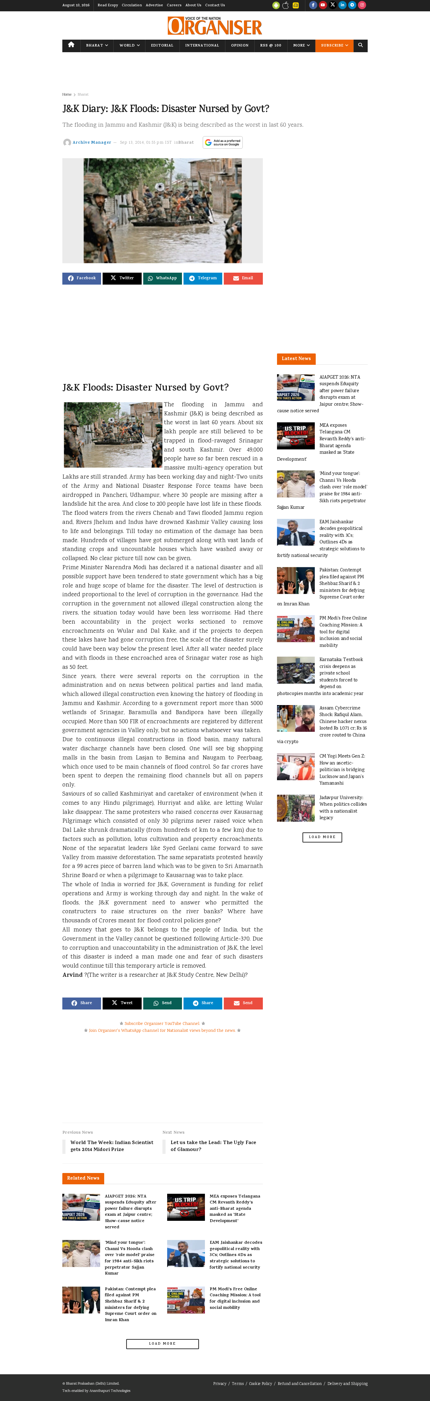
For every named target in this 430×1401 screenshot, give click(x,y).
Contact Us (215, 5)
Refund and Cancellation (300, 1384)
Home (66, 94)
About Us (193, 5)
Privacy (219, 1384)
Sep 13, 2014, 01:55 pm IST (146, 143)
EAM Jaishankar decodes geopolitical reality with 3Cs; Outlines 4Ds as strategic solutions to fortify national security (236, 1255)
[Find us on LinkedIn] (342, 5)
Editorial (162, 46)
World (127, 46)
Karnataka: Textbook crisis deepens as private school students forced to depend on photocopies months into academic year (320, 677)
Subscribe (332, 46)
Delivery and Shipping (347, 1384)
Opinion (240, 46)
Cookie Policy (260, 1384)
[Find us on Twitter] (333, 5)
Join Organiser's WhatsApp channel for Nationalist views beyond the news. (162, 1031)
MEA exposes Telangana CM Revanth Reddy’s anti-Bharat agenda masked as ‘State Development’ (235, 1209)
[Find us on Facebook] (313, 5)
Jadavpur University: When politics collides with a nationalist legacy (343, 808)
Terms (238, 1384)
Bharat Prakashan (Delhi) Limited (92, 1384)
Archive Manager (92, 143)
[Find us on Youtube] (323, 5)
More (299, 46)
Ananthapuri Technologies (109, 1391)
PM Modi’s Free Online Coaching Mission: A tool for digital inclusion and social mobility (235, 1299)
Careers (174, 5)
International (202, 46)
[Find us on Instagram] (362, 5)
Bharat (94, 46)
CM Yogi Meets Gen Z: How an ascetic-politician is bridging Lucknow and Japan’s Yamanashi (342, 770)
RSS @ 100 (270, 46)
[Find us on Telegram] (352, 5)
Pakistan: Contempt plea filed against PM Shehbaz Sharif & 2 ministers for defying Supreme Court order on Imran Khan (130, 1305)
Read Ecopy (108, 5)
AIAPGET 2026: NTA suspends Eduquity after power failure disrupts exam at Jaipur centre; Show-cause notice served (130, 1212)
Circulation (132, 5)
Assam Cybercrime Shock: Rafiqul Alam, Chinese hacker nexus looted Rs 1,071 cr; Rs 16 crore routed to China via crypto (322, 725)
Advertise (154, 5)
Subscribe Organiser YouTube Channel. (162, 1024)
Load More (162, 1344)
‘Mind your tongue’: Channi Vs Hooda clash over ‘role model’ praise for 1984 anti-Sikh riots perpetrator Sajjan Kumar (130, 1258)
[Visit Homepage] (215, 25)
